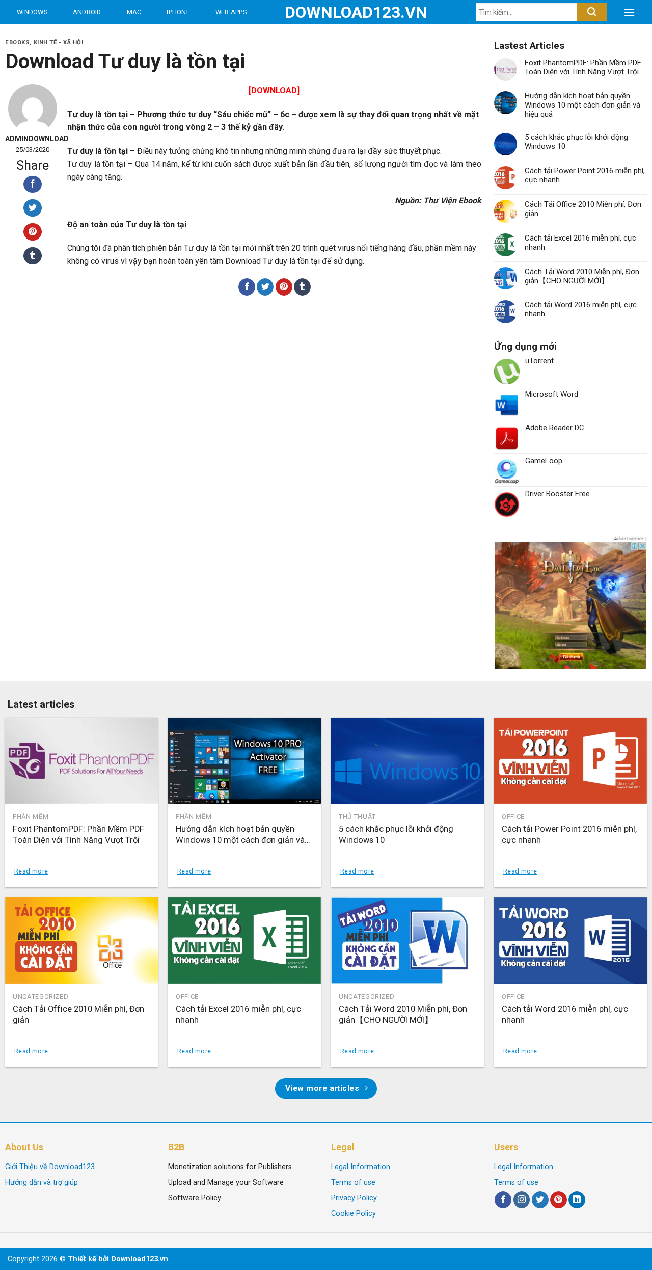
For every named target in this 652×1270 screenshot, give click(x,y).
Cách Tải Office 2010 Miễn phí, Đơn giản (583, 209)
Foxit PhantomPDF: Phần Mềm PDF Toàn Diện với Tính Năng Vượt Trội (583, 67)
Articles (122, 36)
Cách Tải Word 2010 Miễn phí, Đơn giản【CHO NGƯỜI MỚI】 (582, 276)
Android (87, 12)
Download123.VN (326, 12)
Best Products (45, 36)
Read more (31, 871)
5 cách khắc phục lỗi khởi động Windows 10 (576, 142)
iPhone (178, 12)
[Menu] (629, 12)
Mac (134, 12)
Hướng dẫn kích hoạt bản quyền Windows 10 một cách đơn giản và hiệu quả (582, 105)
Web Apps (231, 12)
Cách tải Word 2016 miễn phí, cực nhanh (581, 309)
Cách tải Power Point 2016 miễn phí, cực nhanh (585, 175)
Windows (32, 12)
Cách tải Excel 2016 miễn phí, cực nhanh (580, 242)
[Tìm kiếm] (591, 12)
